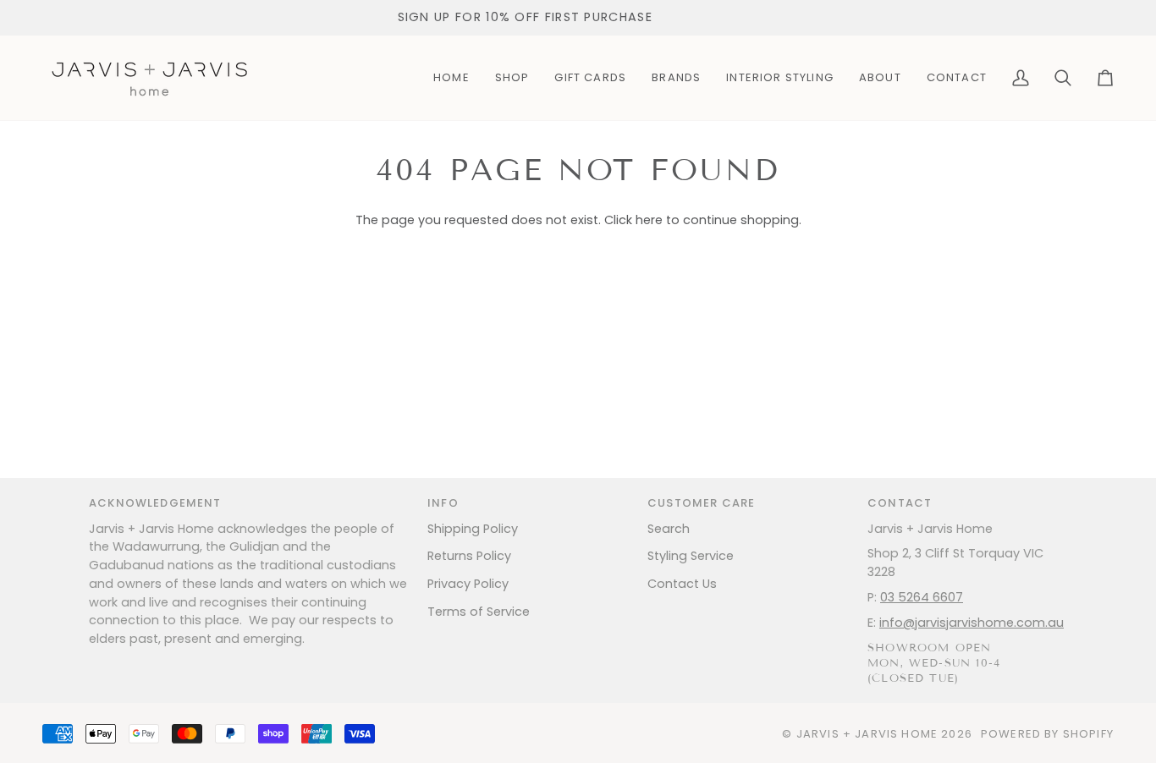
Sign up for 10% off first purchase (523, 16)
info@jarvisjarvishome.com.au (971, 622)
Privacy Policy (468, 583)
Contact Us (682, 583)
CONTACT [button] (899, 503)
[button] (512, 78)
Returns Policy (469, 555)
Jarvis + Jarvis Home (867, 734)
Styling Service (690, 555)
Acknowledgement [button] (155, 503)
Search (668, 528)
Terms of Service (478, 611)
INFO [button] (443, 503)
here (649, 219)
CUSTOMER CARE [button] (701, 503)
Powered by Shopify (1047, 734)
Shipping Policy (472, 528)
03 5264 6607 (921, 597)
